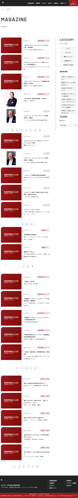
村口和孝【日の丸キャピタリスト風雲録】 (68, 106)
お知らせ (50, 3)
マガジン (44, 3)
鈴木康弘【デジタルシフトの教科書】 (68, 95)
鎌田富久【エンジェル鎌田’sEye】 (68, 84)
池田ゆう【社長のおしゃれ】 (68, 78)
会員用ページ (63, 3)
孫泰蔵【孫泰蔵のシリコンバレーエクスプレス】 (68, 100)
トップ (2, 9)
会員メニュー (53, 488)
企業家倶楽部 (31, 3)
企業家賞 (38, 3)
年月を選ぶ (63, 125)
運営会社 (56, 3)
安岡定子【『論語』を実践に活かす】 (68, 112)
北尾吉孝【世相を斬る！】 (67, 89)
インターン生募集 (71, 483)
